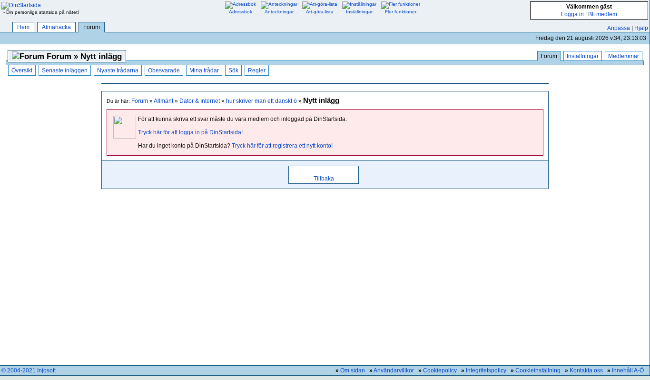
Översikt (21, 70)
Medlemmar (623, 56)
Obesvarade (164, 70)
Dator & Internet (199, 101)
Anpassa (618, 28)
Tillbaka (324, 178)
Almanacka (56, 27)
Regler (257, 70)
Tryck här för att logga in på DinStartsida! (190, 132)
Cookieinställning (538, 370)
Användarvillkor (394, 370)
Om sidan (352, 370)
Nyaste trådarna (117, 70)
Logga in (572, 14)
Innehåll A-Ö (628, 370)
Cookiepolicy (440, 370)
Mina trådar (204, 70)
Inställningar (583, 56)
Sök (233, 70)
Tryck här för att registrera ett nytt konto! (282, 145)
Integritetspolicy (486, 370)
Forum (91, 27)
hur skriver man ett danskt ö (261, 101)
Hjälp (641, 28)
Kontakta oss (586, 370)
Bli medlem (602, 14)
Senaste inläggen (65, 70)
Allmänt (163, 101)
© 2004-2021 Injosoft (28, 370)
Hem (23, 27)
